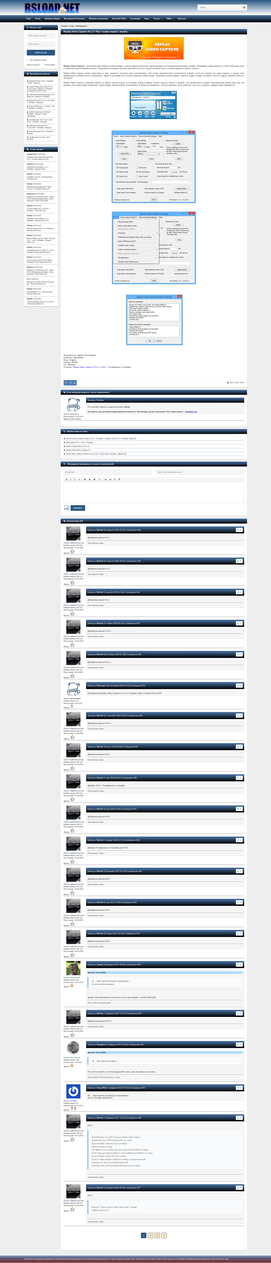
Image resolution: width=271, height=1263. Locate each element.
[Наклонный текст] (71, 479)
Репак (38, 19)
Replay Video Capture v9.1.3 (86, 367)
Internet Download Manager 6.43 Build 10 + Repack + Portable (41, 96)
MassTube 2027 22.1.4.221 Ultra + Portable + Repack (40, 101)
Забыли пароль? (33, 65)
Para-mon (101, 685)
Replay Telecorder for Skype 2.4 (78, 450)
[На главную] (59, 7)
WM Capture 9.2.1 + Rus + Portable (79, 442)
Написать (182, 19)
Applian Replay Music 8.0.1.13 (77, 446)
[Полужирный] (66, 479)
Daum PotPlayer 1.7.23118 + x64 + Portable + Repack (41, 107)
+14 (70, 383)
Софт (28, 19)
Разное (156, 19)
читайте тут (191, 411)
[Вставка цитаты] (110, 479)
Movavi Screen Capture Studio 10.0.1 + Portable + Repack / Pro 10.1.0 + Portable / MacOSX (101, 439)
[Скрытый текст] (105, 479)
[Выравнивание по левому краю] (85, 479)
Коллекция (135, 19)
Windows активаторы (98, 19)
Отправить (77, 508)
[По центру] (89, 479)
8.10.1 (103, 367)
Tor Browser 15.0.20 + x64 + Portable (39, 138)
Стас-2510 (102, 1088)
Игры (147, 19)
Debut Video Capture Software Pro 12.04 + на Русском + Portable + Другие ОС (96, 454)
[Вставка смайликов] (99, 479)
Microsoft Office (119, 19)
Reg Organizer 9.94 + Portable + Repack (40, 132)
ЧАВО (168, 19)
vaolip (100, 964)
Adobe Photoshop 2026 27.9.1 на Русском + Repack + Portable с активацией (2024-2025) (40, 89)
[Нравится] (74, 383)
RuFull (100, 530)
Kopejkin (101, 1044)
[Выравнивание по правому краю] (94, 479)
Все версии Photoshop (74, 19)
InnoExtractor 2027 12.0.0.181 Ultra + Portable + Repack (40, 121)
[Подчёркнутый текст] (75, 479)
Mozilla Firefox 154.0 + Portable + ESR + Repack (40, 82)
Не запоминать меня (38, 60)
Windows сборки (52, 19)
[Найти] (244, 7)
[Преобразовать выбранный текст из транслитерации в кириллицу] (114, 479)
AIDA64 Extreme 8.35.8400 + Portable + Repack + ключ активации (39, 114)
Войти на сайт (41, 53)
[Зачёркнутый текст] (79, 479)
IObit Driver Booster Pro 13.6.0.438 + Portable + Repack (39, 127)
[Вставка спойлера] (119, 479)
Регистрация (50, 65)
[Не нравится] (66, 383)
